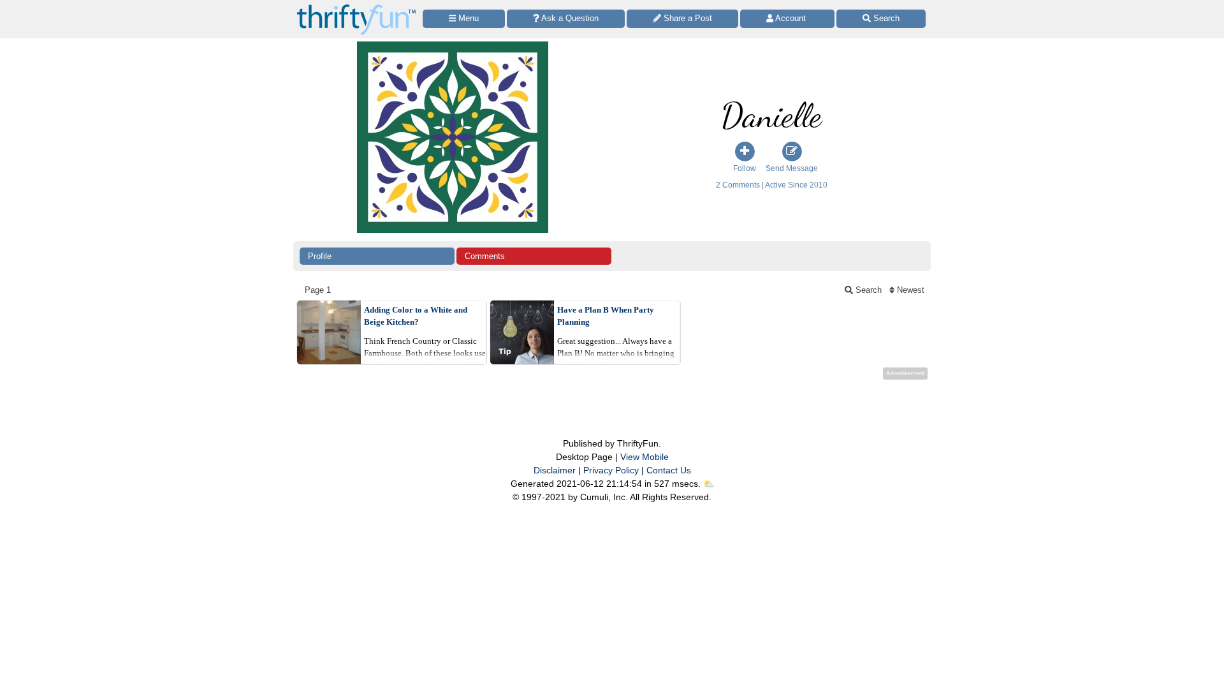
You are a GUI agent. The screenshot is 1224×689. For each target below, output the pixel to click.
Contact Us (668, 470)
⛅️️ (708, 483)
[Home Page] (356, 7)
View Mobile (644, 457)
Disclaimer (555, 470)
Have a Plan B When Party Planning (605, 316)
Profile (320, 256)
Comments (485, 256)
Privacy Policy (611, 470)
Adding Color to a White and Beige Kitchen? (415, 316)
